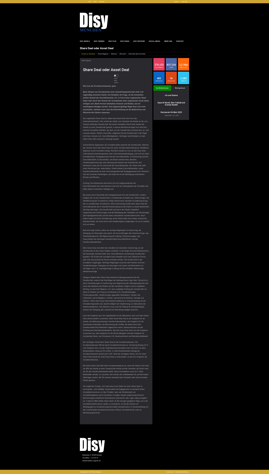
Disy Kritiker (139, 41)
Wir (90, 1)
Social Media (154, 41)
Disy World (85, 41)
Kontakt (102, 1)
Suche (176, 1)
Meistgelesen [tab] (180, 88)
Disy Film (112, 41)
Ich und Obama (171, 95)
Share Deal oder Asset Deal (136, 54)
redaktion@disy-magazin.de (91, 460)
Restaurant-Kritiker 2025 (171, 112)
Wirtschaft (122, 54)
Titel (95, 1)
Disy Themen (99, 41)
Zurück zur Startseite (88, 54)
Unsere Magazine (103, 54)
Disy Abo (184, 1)
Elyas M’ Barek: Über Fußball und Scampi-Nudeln (171, 104)
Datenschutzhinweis (182, 472)
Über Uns (168, 41)
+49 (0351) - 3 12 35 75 (90, 458)
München (114, 54)
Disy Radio (124, 41)
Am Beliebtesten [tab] (162, 88)
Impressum (170, 472)
